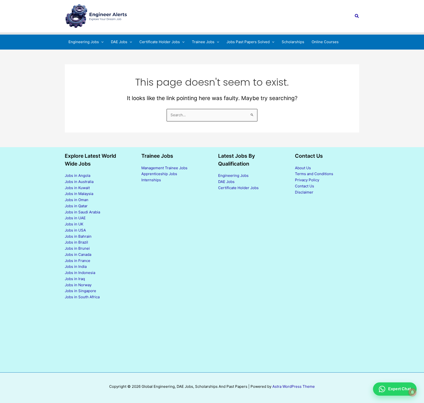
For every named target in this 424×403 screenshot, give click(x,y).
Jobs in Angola (77, 175)
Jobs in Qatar (76, 206)
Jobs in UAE (75, 218)
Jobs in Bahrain (78, 236)
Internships (151, 180)
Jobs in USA (75, 230)
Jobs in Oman (76, 199)
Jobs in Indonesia (80, 272)
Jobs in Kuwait (77, 187)
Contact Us (304, 186)
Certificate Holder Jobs (238, 187)
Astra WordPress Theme (293, 386)
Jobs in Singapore (80, 290)
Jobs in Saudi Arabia (82, 212)
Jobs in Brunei (77, 248)
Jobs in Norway (78, 285)
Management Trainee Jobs (164, 168)
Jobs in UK (74, 224)
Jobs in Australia (79, 181)
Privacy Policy (307, 180)
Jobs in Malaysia (79, 193)
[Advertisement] (250, 281)
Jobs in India (76, 266)
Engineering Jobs (233, 175)
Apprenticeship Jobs (159, 173)
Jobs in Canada (78, 254)
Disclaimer (304, 192)
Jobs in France (77, 260)
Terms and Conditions (314, 173)
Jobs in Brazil (76, 242)
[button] (357, 16)
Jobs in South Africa (82, 297)
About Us (303, 168)
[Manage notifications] (412, 392)
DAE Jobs (226, 181)
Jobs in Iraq (75, 278)
